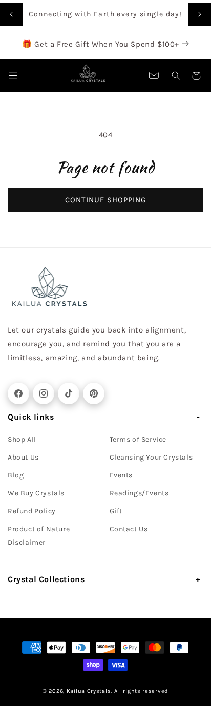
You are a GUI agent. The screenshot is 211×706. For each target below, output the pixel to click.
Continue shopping (105, 199)
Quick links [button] (31, 417)
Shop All (22, 439)
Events (121, 475)
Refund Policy (32, 511)
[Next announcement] (199, 14)
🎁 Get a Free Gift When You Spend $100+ (101, 44)
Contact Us (129, 529)
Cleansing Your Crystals (151, 457)
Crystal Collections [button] (46, 579)
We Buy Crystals (36, 493)
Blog (16, 475)
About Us (23, 457)
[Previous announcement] (11, 14)
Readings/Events (139, 493)
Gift (116, 511)
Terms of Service (138, 439)
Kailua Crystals (89, 691)
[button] (175, 76)
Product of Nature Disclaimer (39, 535)
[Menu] (13, 76)
